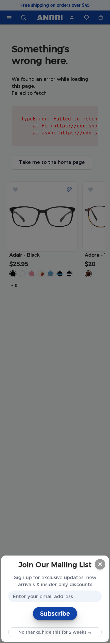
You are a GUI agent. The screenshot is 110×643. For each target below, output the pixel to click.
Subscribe (55, 613)
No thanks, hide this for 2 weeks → (55, 632)
